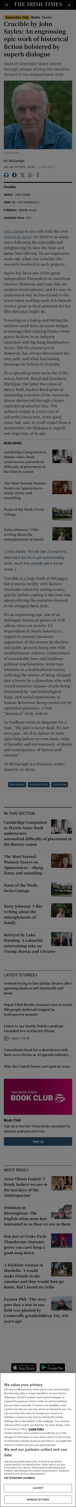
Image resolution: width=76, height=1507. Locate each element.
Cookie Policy (36, 1429)
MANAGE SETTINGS (38, 1499)
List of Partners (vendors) (19, 1477)
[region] (38, 1440)
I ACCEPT (38, 1488)
